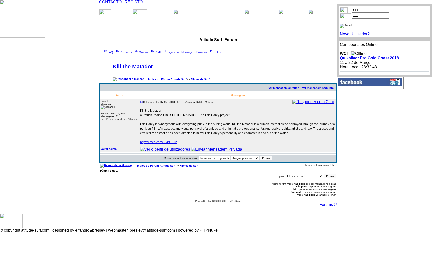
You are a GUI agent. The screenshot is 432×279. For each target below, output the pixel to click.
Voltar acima (109, 148)
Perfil (158, 52)
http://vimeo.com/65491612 (158, 142)
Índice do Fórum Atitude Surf (167, 79)
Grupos (143, 52)
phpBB (210, 201)
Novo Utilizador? (355, 34)
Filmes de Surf (200, 79)
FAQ (110, 52)
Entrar (218, 52)
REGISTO (134, 2)
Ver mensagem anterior (283, 87)
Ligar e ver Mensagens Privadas (187, 52)
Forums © (328, 204)
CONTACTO (110, 2)
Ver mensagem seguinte (318, 87)
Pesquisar (126, 52)
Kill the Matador (133, 66)
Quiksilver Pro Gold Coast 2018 (369, 58)
